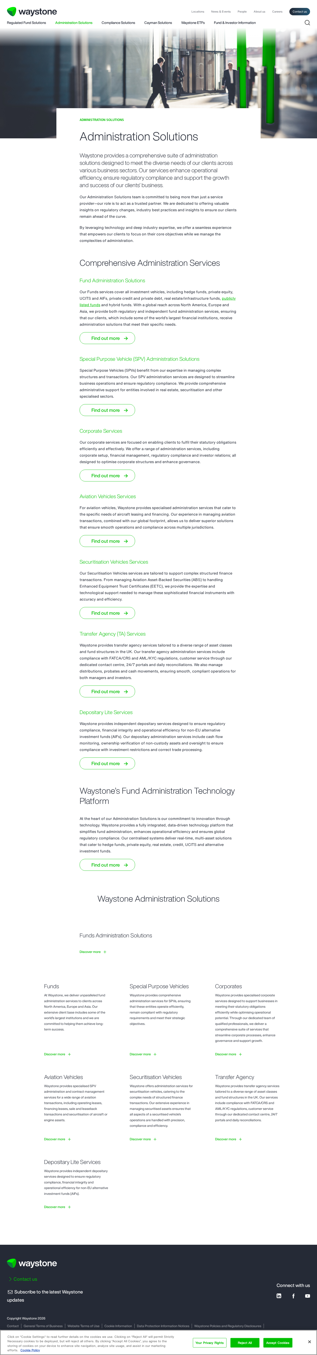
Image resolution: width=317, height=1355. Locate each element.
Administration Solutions (73, 23)
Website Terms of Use (84, 1325)
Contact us (300, 11)
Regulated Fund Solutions (26, 23)
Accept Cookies (278, 1343)
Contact (13, 1325)
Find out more (105, 338)
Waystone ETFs (193, 23)
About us (259, 11)
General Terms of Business (43, 1325)
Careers (277, 11)
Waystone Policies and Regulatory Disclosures (227, 1325)
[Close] (309, 1342)
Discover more (90, 951)
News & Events (221, 11)
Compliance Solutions (118, 23)
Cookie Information (118, 1325)
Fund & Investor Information (235, 23)
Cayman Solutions (158, 23)
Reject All (245, 1343)
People (242, 11)
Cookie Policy (30, 1350)
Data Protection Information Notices (163, 1325)
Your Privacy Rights (209, 1343)
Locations (197, 11)
